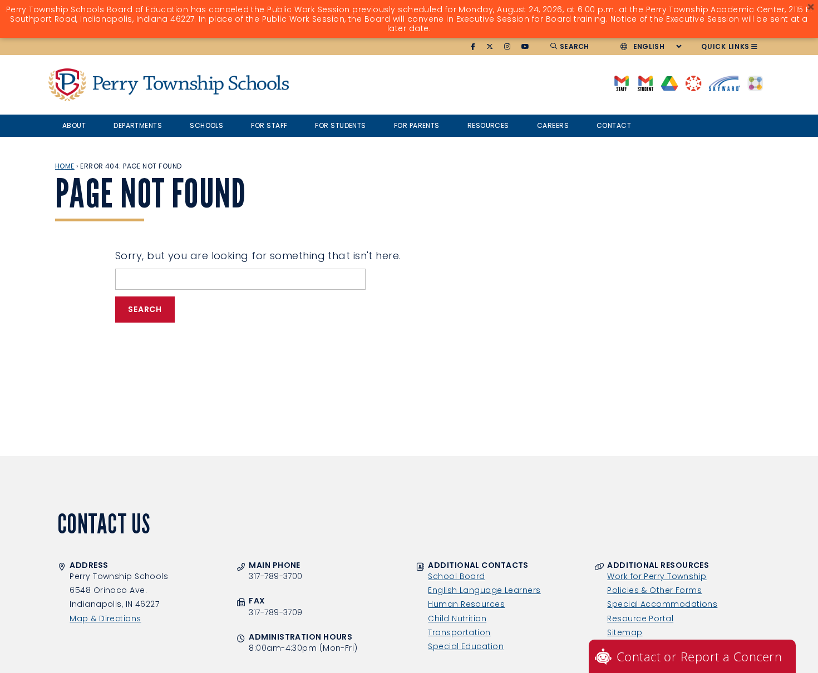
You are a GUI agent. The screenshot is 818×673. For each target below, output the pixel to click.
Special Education (466, 646)
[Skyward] (724, 83)
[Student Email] (645, 83)
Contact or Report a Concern (699, 656)
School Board (456, 576)
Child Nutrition (457, 618)
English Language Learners (484, 590)
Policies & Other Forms (654, 590)
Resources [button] (488, 125)
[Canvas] (693, 83)
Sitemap (624, 632)
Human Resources (466, 604)
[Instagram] (507, 46)
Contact (614, 125)
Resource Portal (640, 618)
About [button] (74, 125)
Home (65, 166)
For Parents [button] (417, 125)
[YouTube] (525, 46)
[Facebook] (473, 46)
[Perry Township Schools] (67, 84)
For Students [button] (340, 125)
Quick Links (725, 46)
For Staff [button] (269, 125)
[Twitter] (490, 46)
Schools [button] (206, 125)
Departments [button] (138, 125)
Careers (553, 125)
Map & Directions (105, 618)
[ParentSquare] (755, 83)
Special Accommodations (662, 604)
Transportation (459, 632)
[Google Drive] (669, 83)
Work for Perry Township (656, 576)
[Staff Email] (621, 83)
